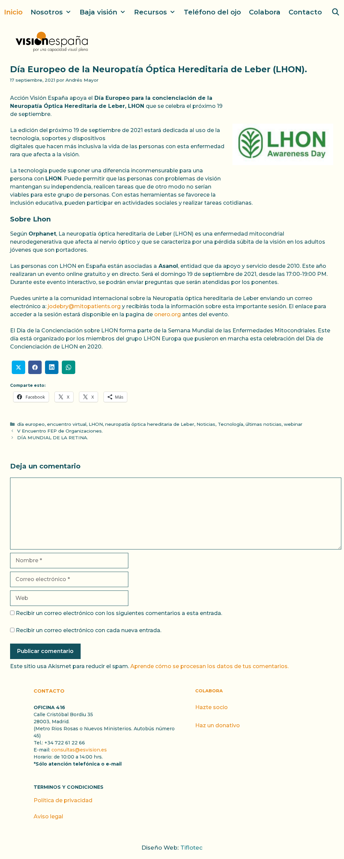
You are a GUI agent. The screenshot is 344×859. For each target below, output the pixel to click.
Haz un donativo (217, 725)
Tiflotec (191, 847)
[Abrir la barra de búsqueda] (335, 12)
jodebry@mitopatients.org (84, 306)
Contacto (305, 12)
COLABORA (209, 690)
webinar (293, 424)
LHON (96, 424)
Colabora (265, 12)
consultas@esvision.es (79, 750)
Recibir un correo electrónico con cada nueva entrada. (88, 630)
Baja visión (98, 12)
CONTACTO (49, 691)
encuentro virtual (66, 424)
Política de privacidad (63, 800)
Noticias (206, 424)
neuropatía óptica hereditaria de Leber (149, 424)
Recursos (150, 12)
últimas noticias (264, 424)
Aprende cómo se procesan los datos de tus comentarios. (209, 666)
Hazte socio (211, 707)
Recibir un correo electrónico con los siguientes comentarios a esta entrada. (119, 613)
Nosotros (47, 12)
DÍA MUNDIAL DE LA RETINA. (52, 437)
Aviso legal (48, 816)
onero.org (167, 314)
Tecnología (230, 424)
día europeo (31, 424)
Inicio (13, 12)
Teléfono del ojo (212, 12)
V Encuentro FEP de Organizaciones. (60, 431)
